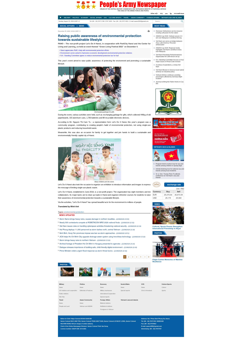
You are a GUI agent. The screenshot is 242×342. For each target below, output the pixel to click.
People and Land (64, 306)
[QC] (168, 122)
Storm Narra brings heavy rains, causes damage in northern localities (94, 219)
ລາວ (166, 13)
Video (157, 204)
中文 (161, 13)
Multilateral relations (106, 306)
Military (67, 17)
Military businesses (106, 290)
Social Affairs (96, 17)
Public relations (63, 294)
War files (62, 297)
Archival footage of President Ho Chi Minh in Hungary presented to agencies (97, 243)
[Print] (149, 31)
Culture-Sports (115, 17)
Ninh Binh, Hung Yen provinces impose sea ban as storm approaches (94, 233)
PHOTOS (63, 265)
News (81, 26)
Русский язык (179, 13)
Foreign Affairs (153, 17)
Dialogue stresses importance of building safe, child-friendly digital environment (98, 247)
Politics (75, 17)
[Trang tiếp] (145, 257)
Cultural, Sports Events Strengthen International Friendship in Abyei (168, 227)
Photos (158, 233)
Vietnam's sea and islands (171, 17)
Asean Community (138, 17)
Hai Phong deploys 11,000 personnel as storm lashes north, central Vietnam (97, 229)
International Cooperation (107, 294)
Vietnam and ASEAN (86, 306)
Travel (126, 17)
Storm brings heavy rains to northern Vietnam (84, 240)
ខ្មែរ (171, 13)
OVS (105, 17)
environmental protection (74, 212)
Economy (84, 17)
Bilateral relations (105, 303)
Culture (164, 287)
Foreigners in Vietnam (107, 309)
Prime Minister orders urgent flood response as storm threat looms (93, 250)
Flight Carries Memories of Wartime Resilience (168, 261)
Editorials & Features (86, 290)
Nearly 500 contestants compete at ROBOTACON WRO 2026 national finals (96, 222)
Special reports (104, 297)
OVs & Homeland (146, 290)
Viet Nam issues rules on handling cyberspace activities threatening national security (100, 226)
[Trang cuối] (148, 257)
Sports (164, 290)
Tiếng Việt (154, 13)
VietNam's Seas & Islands (164, 147)
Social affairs (67, 26)
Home (60, 17)
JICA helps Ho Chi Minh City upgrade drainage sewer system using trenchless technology (102, 236)
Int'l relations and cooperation (68, 290)
